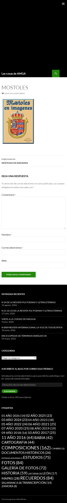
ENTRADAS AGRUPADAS (12, 458)
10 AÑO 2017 (42, 433)
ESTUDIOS (37, 457)
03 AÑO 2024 (15, 420)
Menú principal (63, 3)
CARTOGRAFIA (18, 442)
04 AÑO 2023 (41, 420)
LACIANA (35, 473)
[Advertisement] (33, 35)
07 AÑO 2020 (16, 428)
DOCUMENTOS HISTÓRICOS (26, 453)
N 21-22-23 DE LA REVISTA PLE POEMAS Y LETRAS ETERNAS (32, 310)
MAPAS (11, 478)
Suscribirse (9, 391)
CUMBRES (58, 448)
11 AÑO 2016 (18, 437)
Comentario (9, 194)
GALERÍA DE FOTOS (24, 467)
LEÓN (50, 473)
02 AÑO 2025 (39, 416)
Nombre (7, 234)
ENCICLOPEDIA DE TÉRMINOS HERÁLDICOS (24, 335)
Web (4, 260)
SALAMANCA (12, 482)
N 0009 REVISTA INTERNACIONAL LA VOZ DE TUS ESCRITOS (32, 327)
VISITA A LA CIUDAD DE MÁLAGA (19, 319)
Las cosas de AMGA (14, 73)
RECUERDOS (37, 478)
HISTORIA (14, 473)
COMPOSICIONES (26, 447)
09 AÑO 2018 (14, 432)
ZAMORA (9, 486)
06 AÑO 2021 (42, 424)
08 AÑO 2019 (43, 428)
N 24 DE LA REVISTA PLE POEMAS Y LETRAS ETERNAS (28, 302)
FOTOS (12, 462)
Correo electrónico (12, 247)
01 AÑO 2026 (14, 415)
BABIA (43, 437)
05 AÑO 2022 (15, 424)
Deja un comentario (14, 93)
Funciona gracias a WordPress (14, 499)
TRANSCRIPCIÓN (37, 482)
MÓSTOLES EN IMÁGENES (15, 161)
